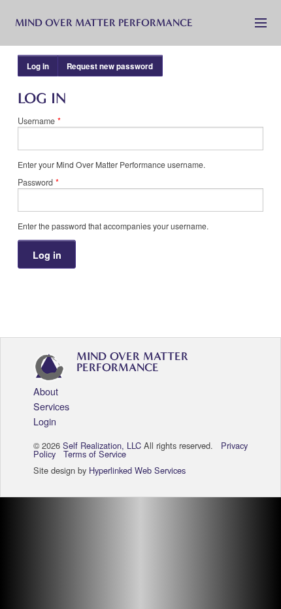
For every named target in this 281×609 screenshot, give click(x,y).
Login (44, 421)
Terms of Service (94, 454)
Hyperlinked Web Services (137, 470)
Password (38, 182)
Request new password (110, 66)
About (45, 391)
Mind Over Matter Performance (104, 22)
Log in (42, 68)
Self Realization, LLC (102, 445)
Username (39, 121)
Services (51, 406)
